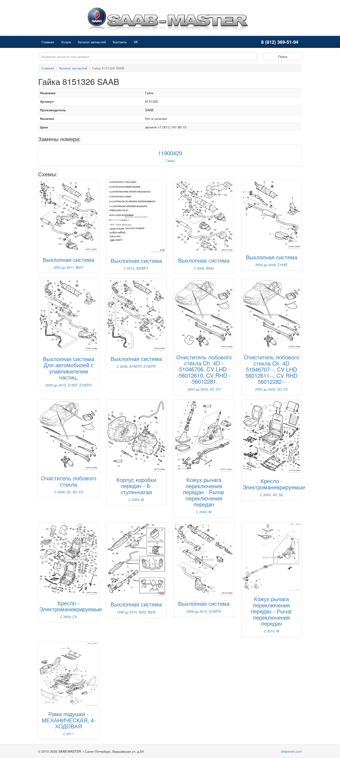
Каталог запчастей (92, 42)
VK (136, 42)
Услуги (66, 42)
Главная (48, 42)
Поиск (282, 56)
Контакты (120, 42)
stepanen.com (291, 751)
